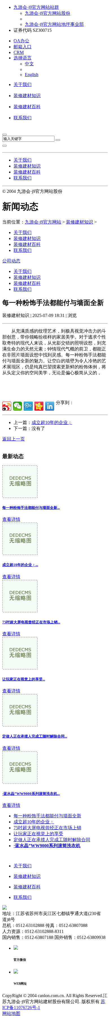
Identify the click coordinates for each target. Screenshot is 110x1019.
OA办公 (21, 40)
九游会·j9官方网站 (43, 222)
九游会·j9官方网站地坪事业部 (54, 24)
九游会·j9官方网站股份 (47, 13)
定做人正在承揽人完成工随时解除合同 (52, 839)
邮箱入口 (23, 46)
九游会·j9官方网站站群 (36, 7)
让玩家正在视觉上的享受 (38, 833)
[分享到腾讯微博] (28, 406)
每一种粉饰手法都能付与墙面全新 (47, 815)
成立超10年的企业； (52, 422)
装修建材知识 (27, 95)
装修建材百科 (27, 106)
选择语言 (23, 57)
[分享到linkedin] (49, 406)
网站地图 (11, 1013)
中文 (29, 63)
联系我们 (23, 117)
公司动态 (11, 260)
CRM (19, 52)
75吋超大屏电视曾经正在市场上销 (47, 827)
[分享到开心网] (38, 406)
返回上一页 (13, 439)
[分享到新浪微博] (6, 406)
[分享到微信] (17, 406)
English (31, 74)
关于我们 (23, 84)
